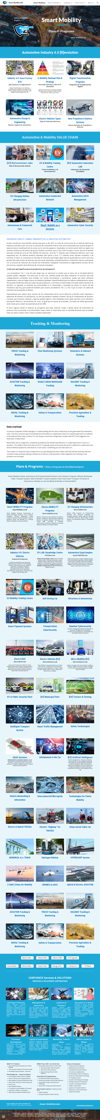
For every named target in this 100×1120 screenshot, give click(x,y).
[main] (23, 17)
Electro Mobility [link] (53, 3)
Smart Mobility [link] (39, 3)
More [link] (90, 3)
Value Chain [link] (79, 3)
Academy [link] (67, 3)
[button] (97, 2)
